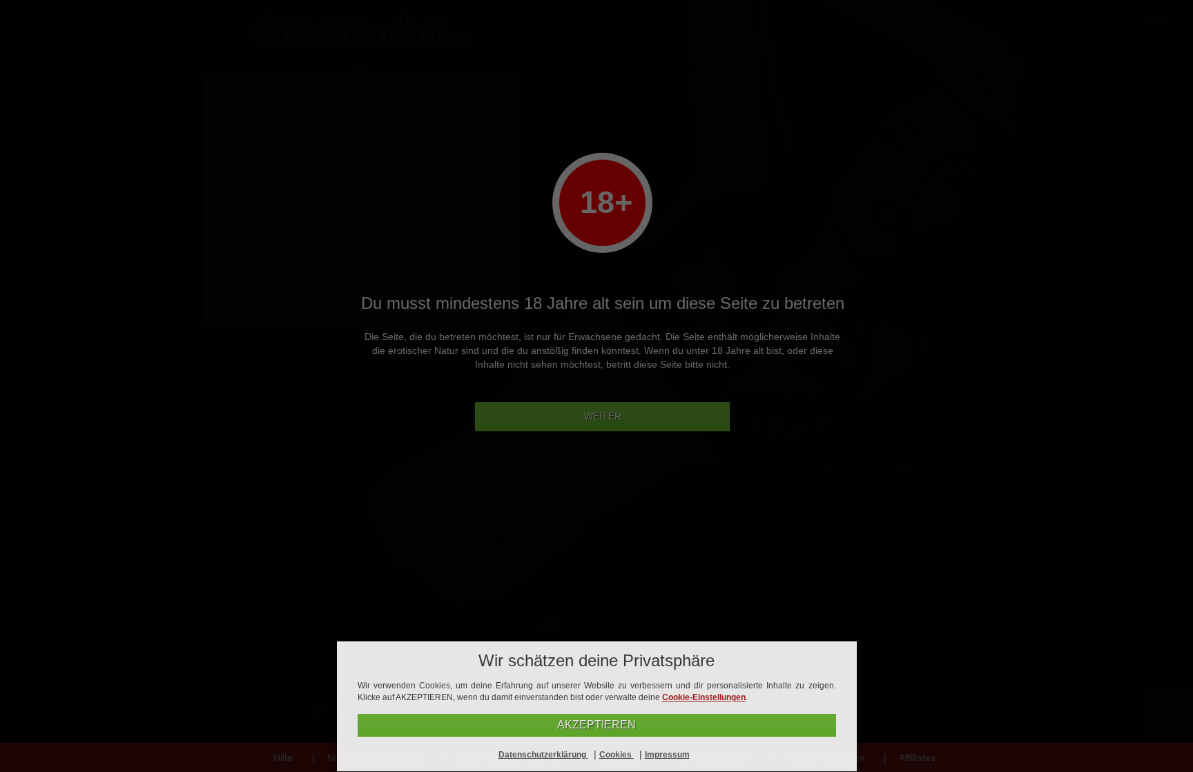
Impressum (667, 755)
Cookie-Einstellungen (704, 697)
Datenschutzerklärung (543, 755)
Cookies (616, 755)
